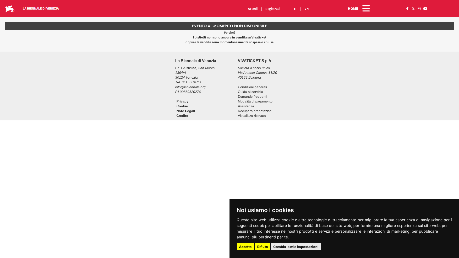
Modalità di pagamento (255, 101)
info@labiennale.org (190, 87)
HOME (353, 8)
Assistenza (246, 106)
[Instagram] (419, 8)
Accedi (253, 8)
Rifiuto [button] (262, 247)
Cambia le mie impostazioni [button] (295, 247)
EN (307, 8)
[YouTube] (425, 8)
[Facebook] (407, 8)
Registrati (272, 8)
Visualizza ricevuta (252, 116)
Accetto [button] (245, 247)
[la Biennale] (96, 8)
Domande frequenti (252, 96)
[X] (413, 8)
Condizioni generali (252, 87)
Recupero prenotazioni (255, 111)
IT (295, 8)
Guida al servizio (250, 92)
